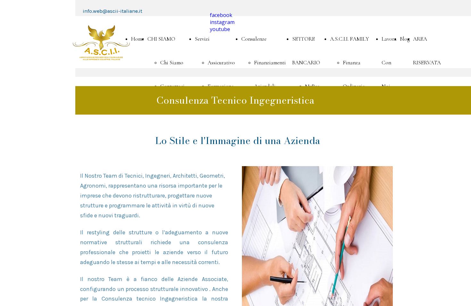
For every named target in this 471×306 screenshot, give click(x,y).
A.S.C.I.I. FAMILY (349, 39)
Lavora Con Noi (389, 63)
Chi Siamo (171, 62)
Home (137, 39)
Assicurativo (221, 62)
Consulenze (254, 39)
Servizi (202, 39)
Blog (405, 39)
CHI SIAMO (161, 39)
